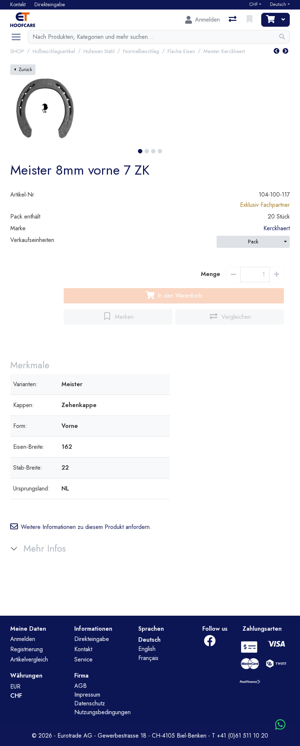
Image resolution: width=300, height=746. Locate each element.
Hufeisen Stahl (99, 51)
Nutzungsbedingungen (102, 712)
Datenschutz (89, 703)
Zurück (25, 69)
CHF (253, 4)
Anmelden (22, 639)
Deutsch (278, 4)
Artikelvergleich (29, 659)
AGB (80, 686)
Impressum (87, 694)
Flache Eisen (181, 51)
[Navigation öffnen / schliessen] (19, 37)
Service (83, 659)
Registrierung (26, 649)
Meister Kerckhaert (224, 51)
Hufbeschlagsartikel (54, 51)
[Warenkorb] (269, 20)
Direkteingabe (91, 639)
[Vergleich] (233, 19)
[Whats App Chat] (280, 725)
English (146, 649)
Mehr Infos (44, 548)
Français (148, 658)
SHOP (17, 51)
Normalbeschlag (141, 51)
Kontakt (83, 649)
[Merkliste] (250, 19)
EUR (15, 686)
